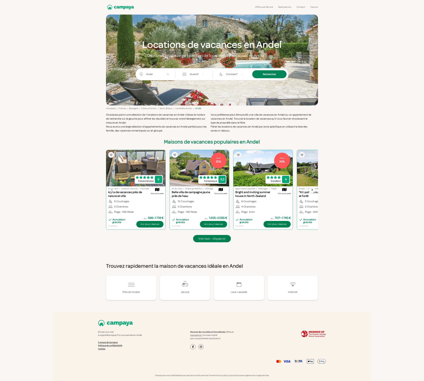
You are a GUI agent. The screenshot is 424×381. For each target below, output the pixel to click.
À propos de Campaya (108, 342)
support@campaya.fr (109, 335)
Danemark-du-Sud (172, 188)
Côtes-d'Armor (149, 108)
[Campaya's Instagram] (201, 346)
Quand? (194, 74)
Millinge (209, 188)
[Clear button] (167, 74)
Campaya (111, 108)
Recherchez (269, 74)
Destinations (284, 7)
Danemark (299, 188)
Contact (301, 7)
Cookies (101, 349)
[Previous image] (112, 190)
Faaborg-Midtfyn (193, 188)
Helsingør (263, 188)
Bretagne (133, 108)
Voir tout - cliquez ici (211, 238)
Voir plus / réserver (149, 224)
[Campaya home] (120, 7)
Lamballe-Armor (183, 108)
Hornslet (144, 188)
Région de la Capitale (244, 188)
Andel (198, 108)
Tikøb (274, 188)
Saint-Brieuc (166, 108)
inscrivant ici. (196, 335)
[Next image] (312, 190)
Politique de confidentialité (110, 345)
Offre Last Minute (264, 7)
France (122, 108)
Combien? (232, 74)
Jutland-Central (129, 188)
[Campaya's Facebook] (193, 346)
